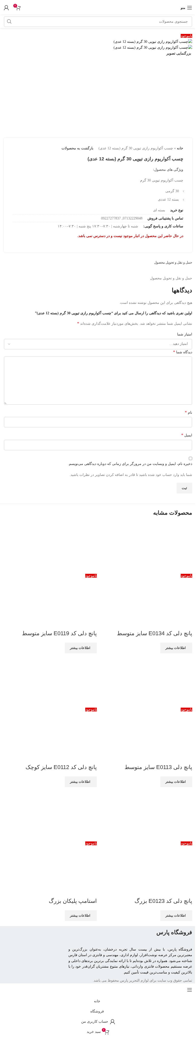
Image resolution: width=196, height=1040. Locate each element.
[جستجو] (9, 21)
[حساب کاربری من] (6, 8)
